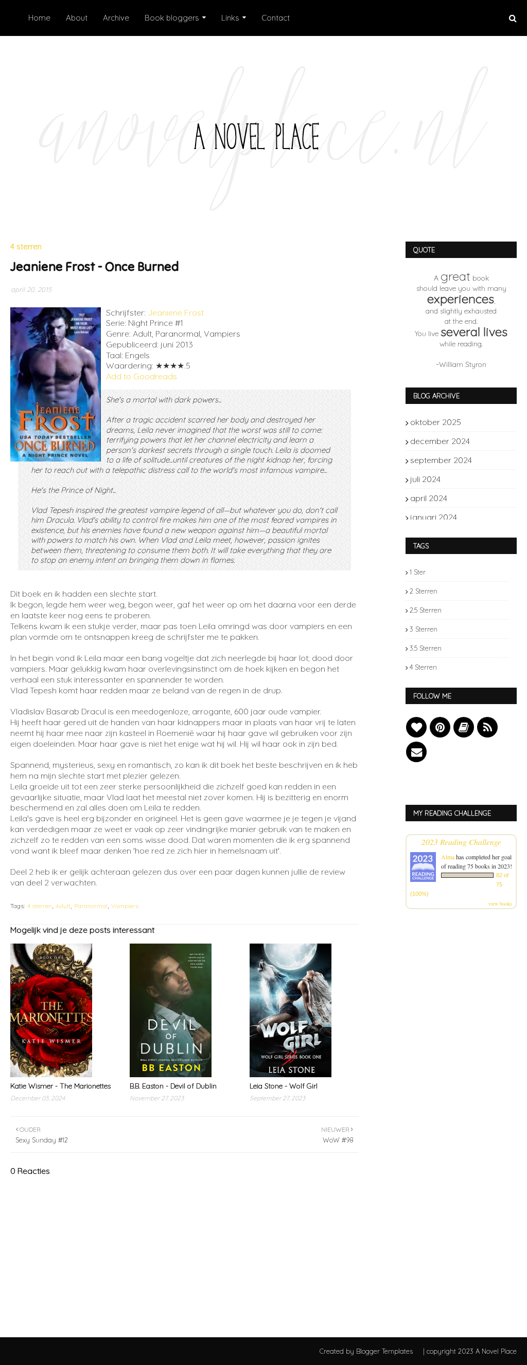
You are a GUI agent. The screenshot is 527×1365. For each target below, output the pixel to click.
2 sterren (423, 591)
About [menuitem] (76, 18)
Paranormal (91, 906)
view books (500, 903)
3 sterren (423, 629)
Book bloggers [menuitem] (172, 18)
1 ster (418, 572)
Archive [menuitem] (116, 18)
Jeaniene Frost (176, 312)
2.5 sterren (426, 610)
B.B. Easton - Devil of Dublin (173, 1086)
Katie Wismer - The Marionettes (60, 1086)
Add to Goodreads (141, 376)
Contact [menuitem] (275, 18)
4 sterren (39, 906)
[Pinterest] (440, 727)
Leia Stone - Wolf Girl (284, 1086)
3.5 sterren (426, 648)
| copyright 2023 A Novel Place (470, 1351)
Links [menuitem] (230, 18)
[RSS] (487, 727)
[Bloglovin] (416, 727)
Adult (63, 906)
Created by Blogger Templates (366, 1351)
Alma (447, 857)
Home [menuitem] (39, 18)
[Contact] (416, 752)
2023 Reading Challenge (461, 841)
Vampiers (124, 906)
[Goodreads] (463, 727)
